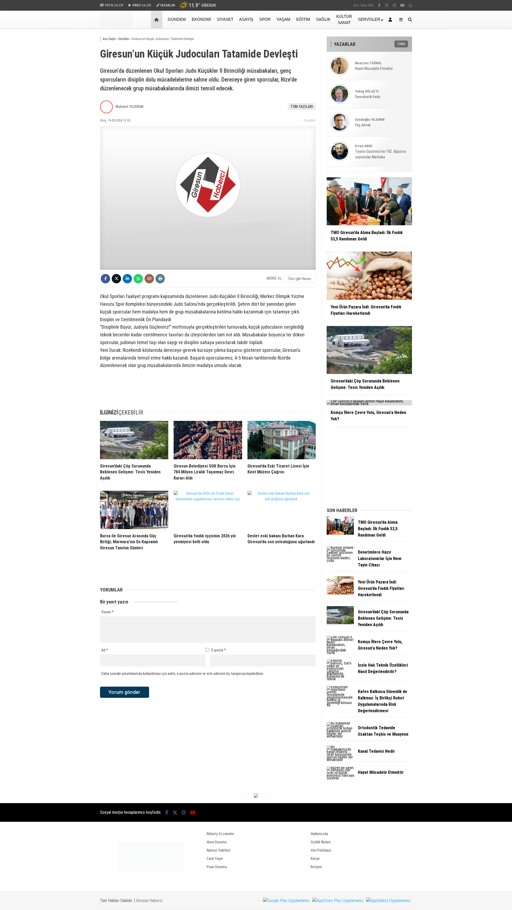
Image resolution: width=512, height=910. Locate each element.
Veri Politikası (321, 850)
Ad (104, 650)
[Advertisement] (73, 114)
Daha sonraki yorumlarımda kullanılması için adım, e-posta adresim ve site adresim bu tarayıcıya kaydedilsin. (182, 673)
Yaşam (283, 19)
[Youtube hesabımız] (402, 5)
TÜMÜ (401, 44)
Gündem (177, 19)
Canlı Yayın (215, 858)
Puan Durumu (217, 867)
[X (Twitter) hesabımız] (387, 5)
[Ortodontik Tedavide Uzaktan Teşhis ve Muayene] (340, 736)
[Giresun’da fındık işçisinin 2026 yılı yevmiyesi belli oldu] (208, 510)
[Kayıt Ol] (391, 19)
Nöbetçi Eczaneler (220, 834)
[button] (157, 19)
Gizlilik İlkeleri (321, 842)
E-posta (218, 650)
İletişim (316, 867)
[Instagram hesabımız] (394, 5)
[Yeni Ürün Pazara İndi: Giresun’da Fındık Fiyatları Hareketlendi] (340, 593)
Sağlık (323, 19)
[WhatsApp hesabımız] (410, 5)
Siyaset (225, 19)
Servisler (369, 19)
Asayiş (246, 19)
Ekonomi (201, 19)
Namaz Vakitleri (218, 850)
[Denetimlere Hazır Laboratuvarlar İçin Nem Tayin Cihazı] (340, 560)
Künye (315, 858)
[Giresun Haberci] (116, 25)
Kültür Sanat (344, 19)
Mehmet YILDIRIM (129, 106)
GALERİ (114, 5)
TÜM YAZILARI (301, 106)
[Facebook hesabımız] (379, 5)
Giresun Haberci (149, 900)
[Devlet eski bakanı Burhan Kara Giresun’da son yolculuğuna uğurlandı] (281, 510)
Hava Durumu (217, 842)
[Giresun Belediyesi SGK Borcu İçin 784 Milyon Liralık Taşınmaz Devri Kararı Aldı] (208, 440)
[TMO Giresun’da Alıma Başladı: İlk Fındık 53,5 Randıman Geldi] (340, 533)
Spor (265, 19)
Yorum (107, 612)
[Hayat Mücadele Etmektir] (340, 778)
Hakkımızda (319, 834)
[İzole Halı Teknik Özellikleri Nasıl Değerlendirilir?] (340, 679)
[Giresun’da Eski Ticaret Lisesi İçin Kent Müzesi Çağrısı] (281, 440)
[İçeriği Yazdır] (160, 278)
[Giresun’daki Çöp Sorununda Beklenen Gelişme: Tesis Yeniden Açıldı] (134, 440)
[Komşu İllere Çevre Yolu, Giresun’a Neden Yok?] (340, 653)
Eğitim (303, 19)
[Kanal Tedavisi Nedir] (340, 760)
